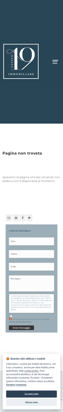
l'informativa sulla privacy (20, 322)
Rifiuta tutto (31, 402)
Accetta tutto (31, 394)
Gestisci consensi (16, 384)
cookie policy (31, 370)
